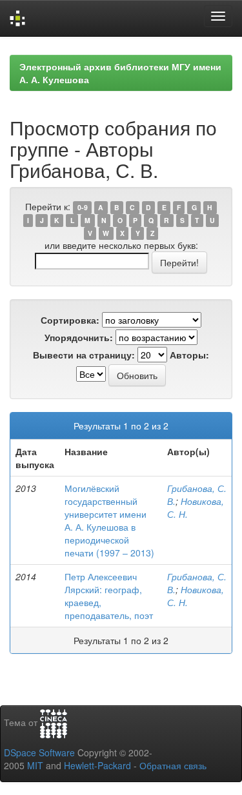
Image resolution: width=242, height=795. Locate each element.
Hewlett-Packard (97, 765)
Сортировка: (70, 319)
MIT (35, 765)
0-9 (82, 207)
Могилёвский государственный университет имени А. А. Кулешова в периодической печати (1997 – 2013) (109, 520)
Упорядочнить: (79, 337)
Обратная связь (173, 765)
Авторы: (189, 354)
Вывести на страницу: (84, 354)
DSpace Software (39, 752)
